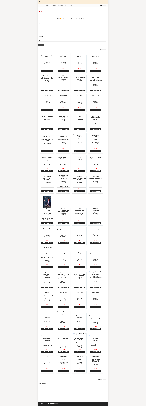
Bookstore (41, 5)
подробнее (47, 55)
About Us (47, 5)
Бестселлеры (41, 385)
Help (71, 5)
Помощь (40, 396)
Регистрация (99, 1)
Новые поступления (43, 383)
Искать (85, 5)
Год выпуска (40, 36)
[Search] (107, 5)
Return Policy (60, 5)
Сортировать (97, 49)
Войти (105, 1)
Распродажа (41, 387)
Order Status (53, 5)
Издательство (40, 32)
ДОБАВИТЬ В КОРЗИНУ (47, 90)
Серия (39, 40)
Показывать (100, 379)
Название (40, 27)
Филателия (41, 391)
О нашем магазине (43, 394)
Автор (39, 23)
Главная (41, 8)
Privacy (66, 5)
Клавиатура (93, 1)
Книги (40, 389)
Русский (87, 1)
